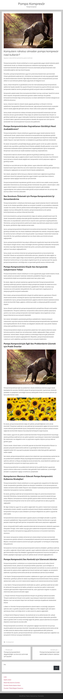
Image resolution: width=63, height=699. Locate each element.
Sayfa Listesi (7, 680)
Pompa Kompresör (31, 4)
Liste (5, 677)
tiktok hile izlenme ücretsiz (12, 682)
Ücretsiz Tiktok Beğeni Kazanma (13, 688)
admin (25, 58)
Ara (5, 664)
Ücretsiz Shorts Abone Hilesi (12, 685)
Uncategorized (10, 642)
